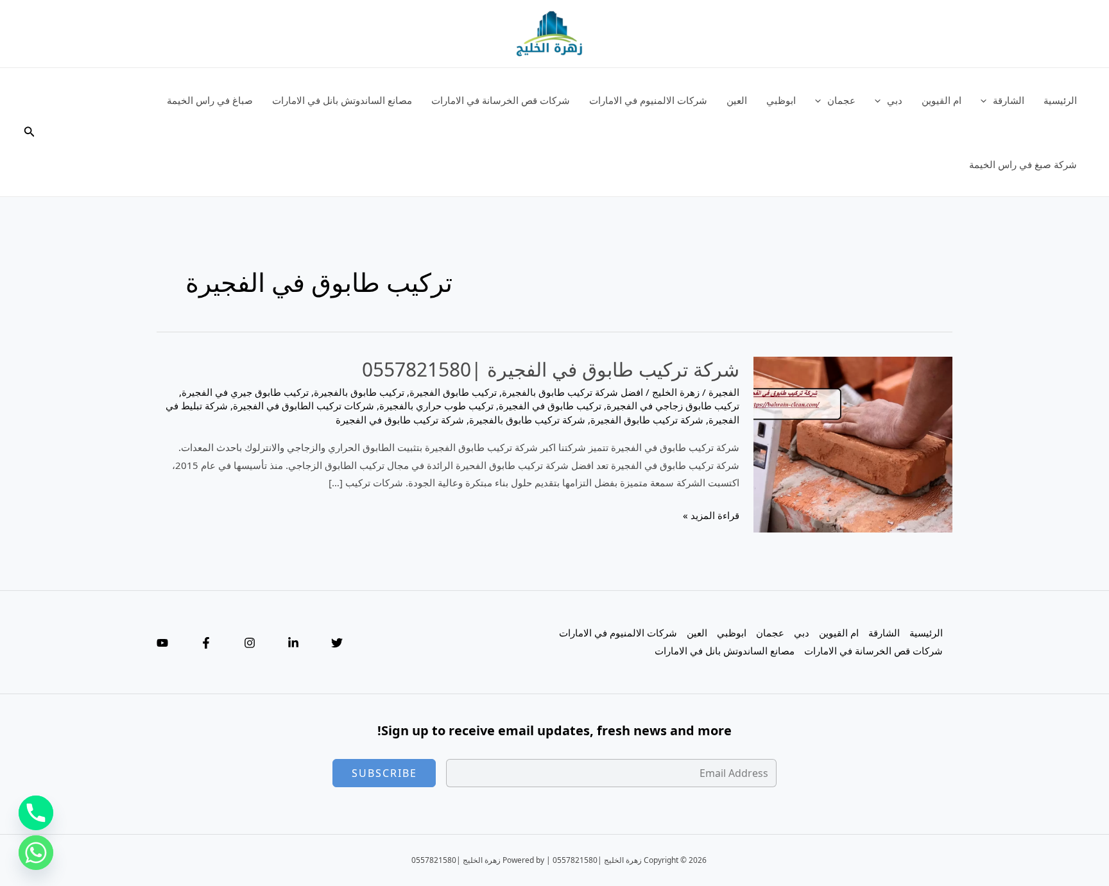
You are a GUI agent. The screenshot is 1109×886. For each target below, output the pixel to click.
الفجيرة (724, 392)
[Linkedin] (293, 643)
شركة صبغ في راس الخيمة (1023, 164)
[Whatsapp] (36, 852)
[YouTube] (162, 643)
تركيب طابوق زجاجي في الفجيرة (672, 405)
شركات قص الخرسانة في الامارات (500, 100)
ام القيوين (941, 100)
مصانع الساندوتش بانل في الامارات (342, 100)
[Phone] (36, 813)
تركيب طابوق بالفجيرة (359, 392)
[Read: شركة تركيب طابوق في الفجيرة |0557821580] (852, 443)
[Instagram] (249, 643)
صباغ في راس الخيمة (210, 100)
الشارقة (1008, 100)
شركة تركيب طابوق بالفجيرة (527, 419)
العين (736, 100)
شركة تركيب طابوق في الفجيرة (400, 419)
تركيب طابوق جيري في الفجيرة (245, 392)
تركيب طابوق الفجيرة (453, 392)
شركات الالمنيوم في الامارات (648, 100)
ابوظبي (781, 100)
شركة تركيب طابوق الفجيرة (646, 419)
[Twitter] (337, 643)
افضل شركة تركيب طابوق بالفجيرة (572, 392)
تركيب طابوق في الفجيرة (550, 405)
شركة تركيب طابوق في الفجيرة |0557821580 (550, 369)
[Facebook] (206, 643)
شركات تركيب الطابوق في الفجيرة (303, 405)
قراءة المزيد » (711, 516)
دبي (894, 100)
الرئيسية (1060, 100)
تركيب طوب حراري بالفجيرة (436, 405)
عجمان (841, 100)
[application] (987, 100)
